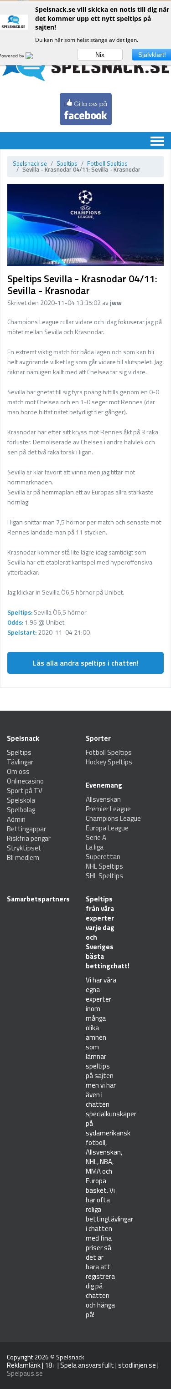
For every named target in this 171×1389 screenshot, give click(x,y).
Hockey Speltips (109, 762)
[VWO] (35, 55)
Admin (16, 819)
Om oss (18, 771)
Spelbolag (21, 809)
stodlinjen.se (137, 1365)
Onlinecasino (25, 781)
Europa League (107, 828)
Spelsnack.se (30, 163)
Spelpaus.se (25, 1373)
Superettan (103, 856)
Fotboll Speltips (107, 163)
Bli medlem (23, 857)
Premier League (108, 809)
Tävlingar (20, 762)
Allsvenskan (103, 799)
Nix (99, 54)
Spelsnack (70, 1357)
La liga (95, 847)
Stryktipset (24, 848)
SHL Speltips (104, 875)
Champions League (113, 818)
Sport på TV (24, 790)
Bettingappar (26, 829)
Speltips (67, 163)
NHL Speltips (104, 866)
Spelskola (21, 800)
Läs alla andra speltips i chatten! (86, 662)
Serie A (96, 837)
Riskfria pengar (29, 838)
